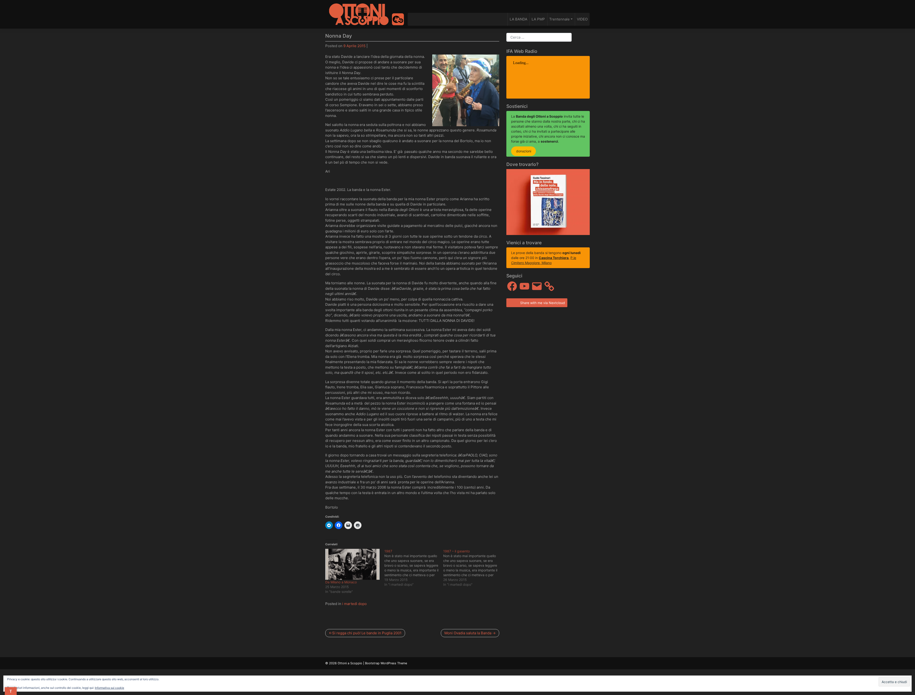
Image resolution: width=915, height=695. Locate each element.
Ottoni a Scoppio (350, 663)
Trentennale (559, 19)
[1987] (413, 568)
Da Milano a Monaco (341, 582)
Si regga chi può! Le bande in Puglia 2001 (367, 633)
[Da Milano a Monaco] (352, 564)
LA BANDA (518, 19)
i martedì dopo (354, 603)
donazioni (523, 151)
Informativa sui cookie (109, 688)
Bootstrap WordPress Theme (386, 663)
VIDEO (582, 19)
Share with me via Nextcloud (542, 303)
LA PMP (538, 19)
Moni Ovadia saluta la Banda (467, 633)
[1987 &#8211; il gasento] (472, 568)
